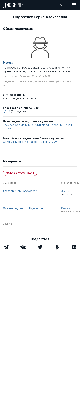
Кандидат (66, 208)
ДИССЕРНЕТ (14, 5)
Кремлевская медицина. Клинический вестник (32, 124)
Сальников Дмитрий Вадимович (23, 208)
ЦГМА (6, 111)
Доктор (65, 191)
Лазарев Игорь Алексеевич (21, 190)
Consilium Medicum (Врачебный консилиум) (30, 141)
